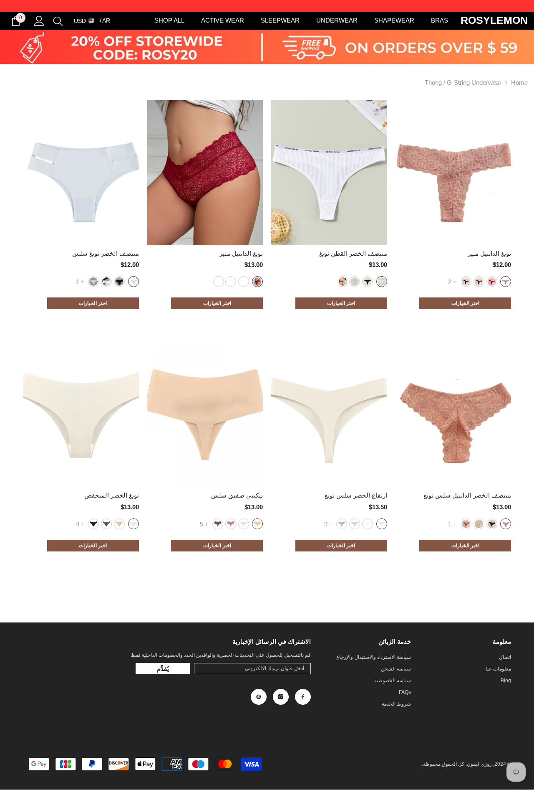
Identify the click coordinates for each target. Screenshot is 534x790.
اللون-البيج (257, 523)
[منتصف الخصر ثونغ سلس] (81, 172)
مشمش (341, 523)
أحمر (491, 281)
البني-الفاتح (218, 281)
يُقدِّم (163, 668)
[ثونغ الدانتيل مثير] (453, 172)
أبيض (381, 281)
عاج (354, 523)
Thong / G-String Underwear (463, 82)
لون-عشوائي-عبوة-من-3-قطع (343, 281)
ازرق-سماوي (479, 281)
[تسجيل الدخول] (39, 21)
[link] (267, 47)
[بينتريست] (259, 697)
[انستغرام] (281, 697)
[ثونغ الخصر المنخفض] (81, 415)
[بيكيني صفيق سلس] (205, 415)
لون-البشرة (93, 281)
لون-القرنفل (505, 281)
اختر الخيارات (465, 303)
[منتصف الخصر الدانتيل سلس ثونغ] (453, 415)
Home (519, 82)
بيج (479, 523)
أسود (466, 281)
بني (106, 281)
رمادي (354, 281)
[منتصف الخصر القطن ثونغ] (329, 172)
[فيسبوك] (303, 697)
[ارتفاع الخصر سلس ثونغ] (329, 415)
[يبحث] (58, 21)
